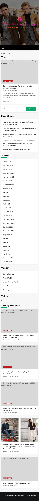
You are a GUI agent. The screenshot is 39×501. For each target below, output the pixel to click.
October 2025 (8, 181)
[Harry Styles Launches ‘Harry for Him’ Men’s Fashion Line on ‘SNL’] (19, 321)
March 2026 (7, 161)
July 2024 (6, 238)
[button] (3, 47)
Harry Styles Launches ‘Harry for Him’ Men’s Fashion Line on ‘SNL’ (18, 123)
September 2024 (8, 231)
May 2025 (6, 200)
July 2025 (6, 192)
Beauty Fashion (8, 274)
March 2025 (7, 208)
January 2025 (7, 215)
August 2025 (7, 188)
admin (5, 90)
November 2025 (8, 177)
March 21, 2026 (14, 376)
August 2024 (7, 235)
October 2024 (8, 227)
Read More (6, 101)
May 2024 (6, 246)
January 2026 (7, 169)
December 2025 (8, 173)
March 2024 (7, 254)
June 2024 (6, 242)
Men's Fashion (8, 286)
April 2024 (6, 250)
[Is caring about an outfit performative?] (19, 469)
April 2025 (6, 204)
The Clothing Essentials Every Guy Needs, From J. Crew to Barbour (19, 129)
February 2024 (8, 258)
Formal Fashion (8, 278)
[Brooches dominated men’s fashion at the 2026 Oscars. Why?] (19, 394)
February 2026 (8, 165)
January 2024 (7, 262)
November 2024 (8, 223)
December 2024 (8, 219)
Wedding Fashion (8, 81)
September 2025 (8, 185)
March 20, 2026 (14, 413)
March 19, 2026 (14, 451)
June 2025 (6, 196)
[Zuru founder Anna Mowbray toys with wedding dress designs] (19, 72)
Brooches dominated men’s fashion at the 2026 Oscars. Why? (19, 136)
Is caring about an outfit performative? (16, 149)
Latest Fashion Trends (10, 282)
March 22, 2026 (14, 340)
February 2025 (8, 211)
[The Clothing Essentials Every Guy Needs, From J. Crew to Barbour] (19, 357)
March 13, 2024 (14, 91)
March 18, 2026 (14, 485)
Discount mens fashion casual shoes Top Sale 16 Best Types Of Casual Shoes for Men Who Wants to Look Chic (19, 143)
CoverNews (30, 495)
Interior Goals (6, 301)
